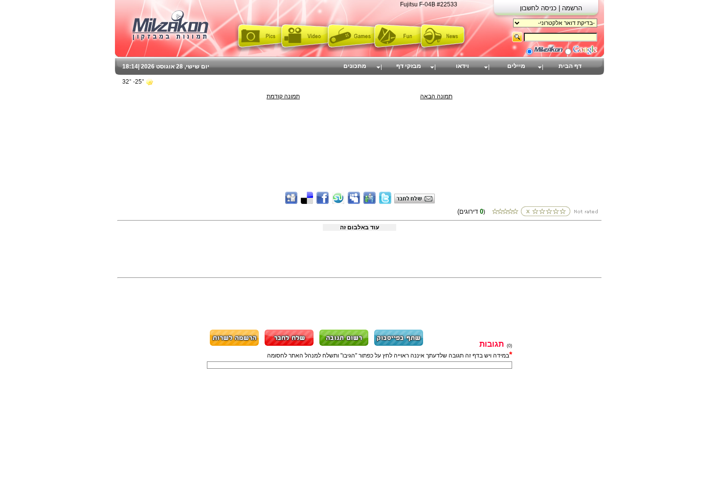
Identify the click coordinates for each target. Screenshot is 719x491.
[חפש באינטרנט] (585, 52)
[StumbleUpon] (338, 202)
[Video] (304, 50)
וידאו (462, 66)
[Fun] (397, 50)
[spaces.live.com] (369, 202)
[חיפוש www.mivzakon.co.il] (548, 52)
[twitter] (385, 202)
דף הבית (570, 66)
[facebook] (322, 202)
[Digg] (291, 202)
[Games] (351, 50)
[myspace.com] (354, 202)
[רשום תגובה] (344, 344)
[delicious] (307, 202)
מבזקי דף (408, 66)
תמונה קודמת (283, 96)
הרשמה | (570, 8)
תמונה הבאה (436, 96)
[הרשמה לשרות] (234, 344)
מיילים (516, 66)
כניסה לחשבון (539, 8)
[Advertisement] (359, 122)
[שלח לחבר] (289, 344)
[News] (444, 50)
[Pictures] (258, 50)
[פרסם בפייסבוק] (399, 344)
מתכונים (354, 66)
